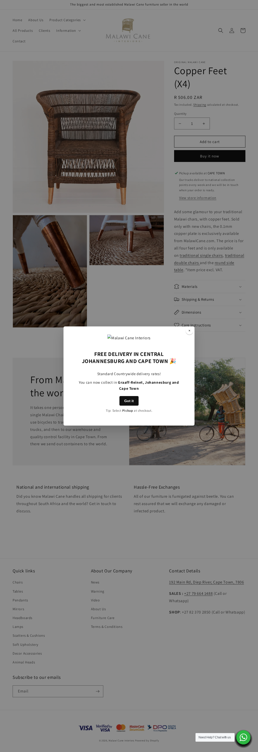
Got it (129, 401)
